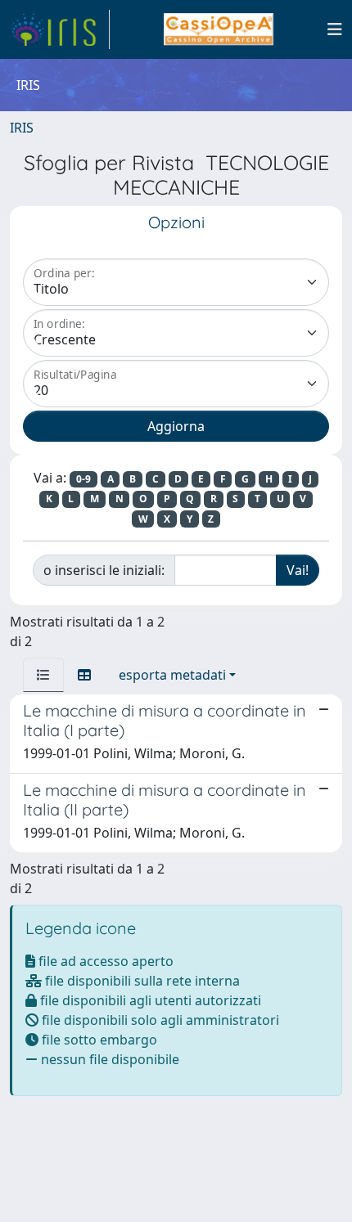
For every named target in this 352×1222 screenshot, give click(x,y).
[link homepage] (60, 29)
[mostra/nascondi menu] (334, 29)
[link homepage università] (218, 29)
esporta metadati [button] (172, 675)
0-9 (83, 479)
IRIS (22, 128)
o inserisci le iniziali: (104, 570)
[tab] (43, 675)
